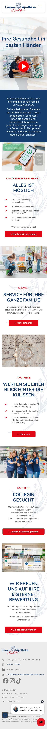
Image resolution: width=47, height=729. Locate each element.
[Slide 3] (24, 167)
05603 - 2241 (13, 664)
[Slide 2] (22, 167)
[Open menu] (40, 7)
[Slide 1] (20, 167)
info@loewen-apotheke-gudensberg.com (25, 674)
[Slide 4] (26, 167)
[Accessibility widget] (5, 715)
